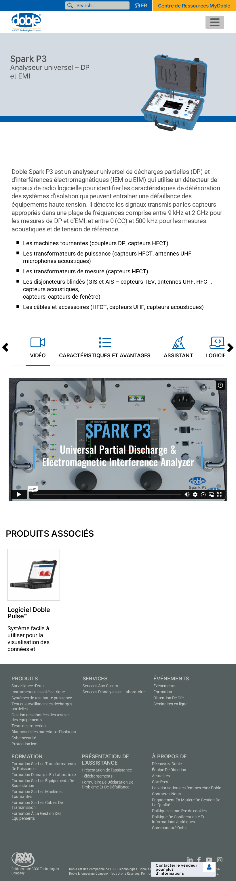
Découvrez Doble (167, 763)
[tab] (38, 348)
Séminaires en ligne (170, 704)
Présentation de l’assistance (107, 770)
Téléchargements (97, 776)
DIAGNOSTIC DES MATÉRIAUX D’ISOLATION (44, 732)
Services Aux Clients (100, 686)
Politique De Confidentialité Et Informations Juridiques (178, 819)
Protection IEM (24, 744)
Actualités (161, 775)
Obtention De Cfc (168, 698)
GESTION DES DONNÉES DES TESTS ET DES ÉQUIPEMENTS (41, 717)
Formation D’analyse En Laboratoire (44, 774)
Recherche (71, 5)
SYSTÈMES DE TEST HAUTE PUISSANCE (42, 698)
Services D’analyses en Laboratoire (113, 692)
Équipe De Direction (169, 769)
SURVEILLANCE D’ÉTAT (28, 686)
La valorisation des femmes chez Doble (186, 788)
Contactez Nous (166, 794)
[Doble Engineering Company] (26, 21)
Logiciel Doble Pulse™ (28, 613)
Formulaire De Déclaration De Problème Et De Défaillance (107, 784)
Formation (162, 692)
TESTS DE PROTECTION (29, 725)
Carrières (160, 782)
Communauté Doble (169, 828)
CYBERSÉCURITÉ (24, 738)
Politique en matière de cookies (179, 811)
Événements (164, 686)
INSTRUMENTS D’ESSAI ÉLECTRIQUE (38, 692)
